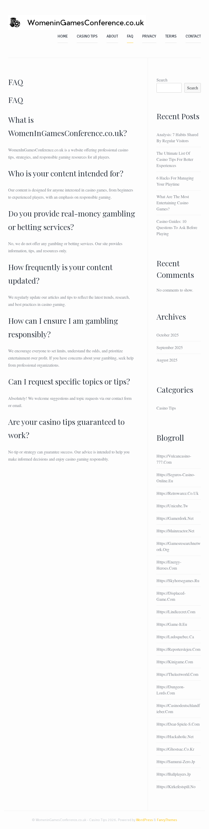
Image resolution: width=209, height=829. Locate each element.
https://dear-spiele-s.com (178, 724)
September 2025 (169, 347)
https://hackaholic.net (174, 736)
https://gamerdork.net (174, 518)
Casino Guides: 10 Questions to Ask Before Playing (176, 227)
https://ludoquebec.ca (175, 636)
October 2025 (167, 335)
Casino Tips (87, 36)
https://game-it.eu (171, 624)
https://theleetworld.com (177, 674)
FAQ (130, 36)
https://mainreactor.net (175, 530)
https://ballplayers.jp (173, 774)
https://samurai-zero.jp (175, 761)
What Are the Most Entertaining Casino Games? (172, 202)
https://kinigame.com (174, 661)
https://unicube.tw (172, 505)
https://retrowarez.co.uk (177, 493)
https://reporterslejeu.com (178, 649)
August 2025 (166, 360)
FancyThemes (167, 820)
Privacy (149, 36)
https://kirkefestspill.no (175, 786)
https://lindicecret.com (175, 611)
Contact (193, 36)
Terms (171, 36)
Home (63, 36)
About (112, 36)
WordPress (144, 820)
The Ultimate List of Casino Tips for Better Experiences (174, 159)
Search (161, 79)
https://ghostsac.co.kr (175, 749)
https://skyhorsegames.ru (177, 580)
